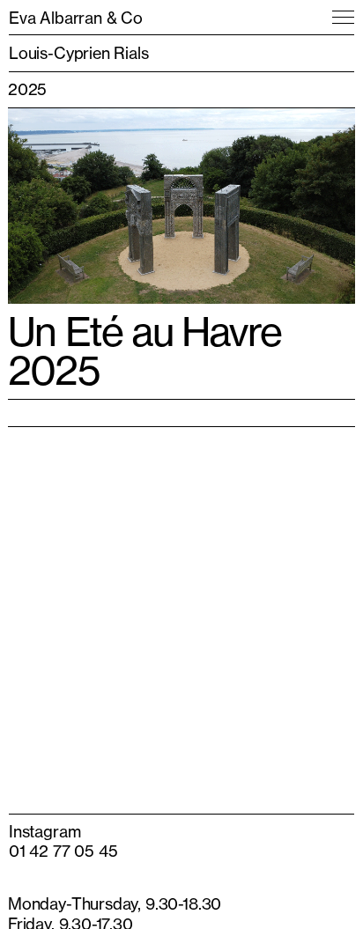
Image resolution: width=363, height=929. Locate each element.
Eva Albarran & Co (76, 17)
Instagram (44, 831)
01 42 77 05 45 (63, 850)
